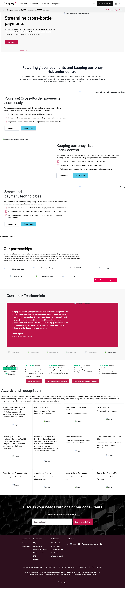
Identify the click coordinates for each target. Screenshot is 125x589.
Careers (25, 543)
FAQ (34, 556)
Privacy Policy (50, 567)
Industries (33, 4)
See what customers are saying (57, 381)
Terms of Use (83, 567)
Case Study (28, 224)
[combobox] (86, 4)
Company (55, 4)
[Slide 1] (22, 50)
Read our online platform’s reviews (85, 381)
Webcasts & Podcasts (40, 549)
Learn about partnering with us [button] (105, 280)
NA (119, 4)
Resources (44, 4)
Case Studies (37, 546)
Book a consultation (82, 522)
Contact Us (26, 546)
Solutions (23, 4)
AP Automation (56, 543)
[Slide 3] (26, 50)
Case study (28, 128)
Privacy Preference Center (67, 567)
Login (93, 4)
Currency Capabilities (115, 10)
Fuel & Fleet (55, 553)
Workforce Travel (57, 556)
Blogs (35, 543)
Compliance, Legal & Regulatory (32, 567)
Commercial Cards (57, 549)
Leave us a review (34, 381)
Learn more (11, 42)
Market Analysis (38, 553)
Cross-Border (55, 546)
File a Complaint (97, 567)
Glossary (36, 559)
